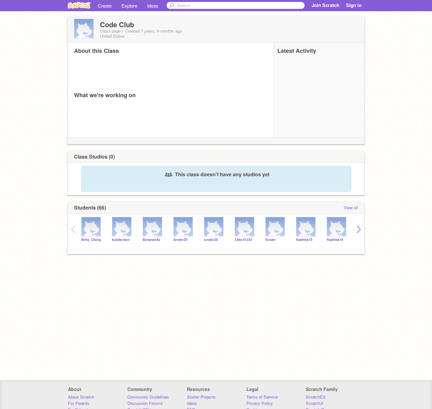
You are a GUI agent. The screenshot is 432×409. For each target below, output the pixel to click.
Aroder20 (180, 240)
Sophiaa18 (335, 240)
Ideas (152, 5)
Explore (129, 5)
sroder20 (211, 240)
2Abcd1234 (243, 240)
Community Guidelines (148, 397)
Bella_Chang (91, 240)
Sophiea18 (304, 240)
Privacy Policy (259, 403)
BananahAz (151, 240)
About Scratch (81, 397)
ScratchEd (315, 397)
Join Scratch (325, 5)
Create (105, 5)
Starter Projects (201, 397)
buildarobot (120, 240)
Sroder (270, 240)
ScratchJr (315, 403)
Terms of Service (262, 397)
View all (351, 207)
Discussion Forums (145, 403)
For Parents (78, 403)
